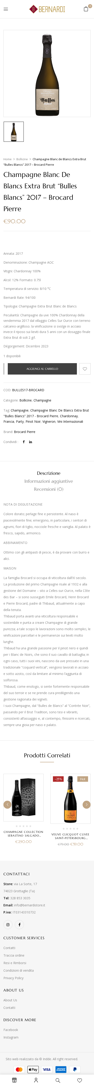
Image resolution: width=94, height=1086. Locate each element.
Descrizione (48, 473)
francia (8, 421)
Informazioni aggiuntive (48, 481)
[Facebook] (24, 442)
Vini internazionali (70, 421)
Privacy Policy (13, 978)
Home (7, 159)
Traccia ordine (13, 955)
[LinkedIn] (30, 442)
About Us (10, 1000)
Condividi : (10, 442)
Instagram (10, 1037)
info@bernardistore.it (29, 905)
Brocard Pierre (24, 432)
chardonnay (69, 416)
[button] (86, 9)
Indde (47, 1059)
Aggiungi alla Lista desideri (85, 369)
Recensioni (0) (48, 489)
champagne (20, 410)
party (20, 421)
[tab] (49, 473)
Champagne (42, 400)
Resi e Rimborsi (14, 963)
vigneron (48, 421)
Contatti (9, 948)
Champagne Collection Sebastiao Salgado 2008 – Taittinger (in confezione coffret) (24, 837)
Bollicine (22, 159)
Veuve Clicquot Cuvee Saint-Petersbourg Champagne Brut (71, 838)
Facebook (10, 1030)
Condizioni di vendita (18, 970)
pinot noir (33, 421)
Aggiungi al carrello (42, 368)
